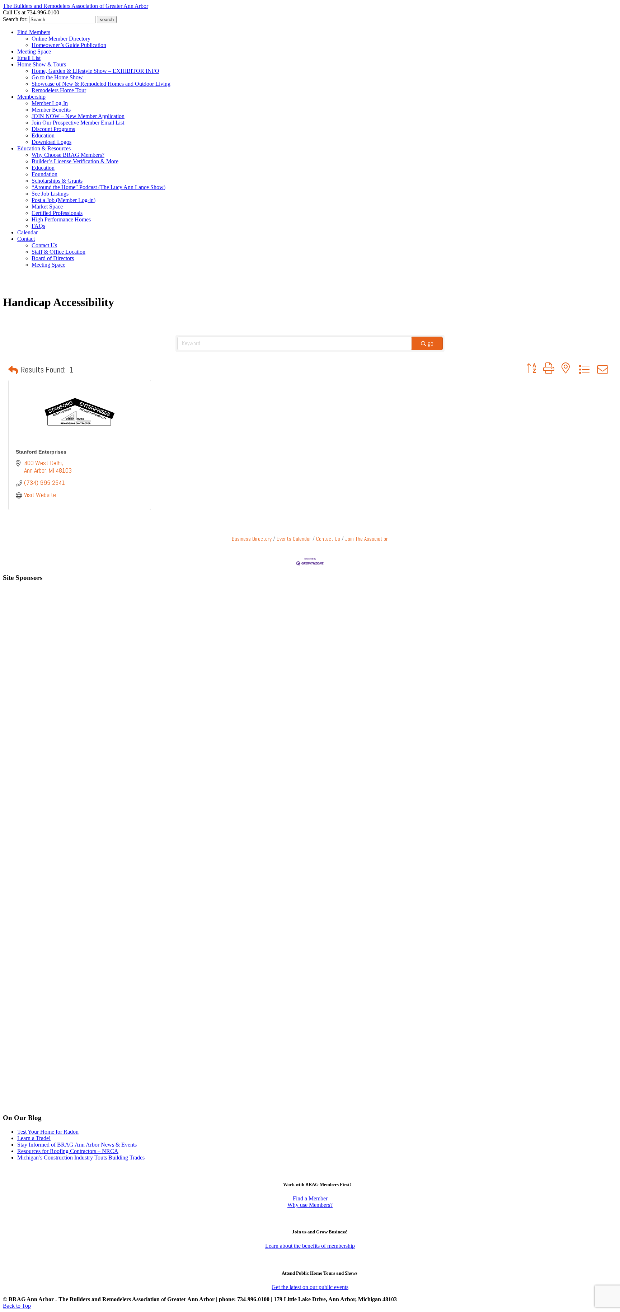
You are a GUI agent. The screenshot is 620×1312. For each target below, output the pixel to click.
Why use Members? (310, 1205)
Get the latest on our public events (310, 1287)
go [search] (430, 343)
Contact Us (328, 539)
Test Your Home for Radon (48, 1132)
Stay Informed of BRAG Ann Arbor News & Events (77, 1145)
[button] (13, 370)
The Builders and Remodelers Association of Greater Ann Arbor (75, 6)
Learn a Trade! (34, 1138)
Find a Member (310, 1198)
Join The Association (367, 539)
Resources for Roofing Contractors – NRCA (67, 1151)
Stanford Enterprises (41, 452)
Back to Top (17, 1306)
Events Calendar (294, 539)
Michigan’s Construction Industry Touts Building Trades (81, 1157)
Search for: (15, 19)
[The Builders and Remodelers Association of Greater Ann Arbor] (21, 286)
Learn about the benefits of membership (310, 1246)
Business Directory (252, 539)
